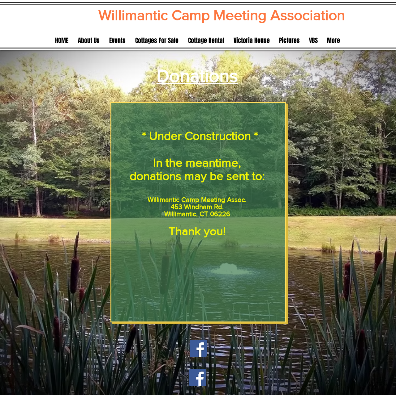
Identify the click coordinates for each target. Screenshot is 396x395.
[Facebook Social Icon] (198, 348)
